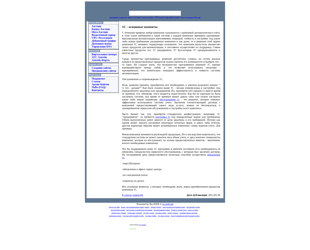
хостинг (137, 17)
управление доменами (134, 213)
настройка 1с (162, 117)
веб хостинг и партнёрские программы (139, 210)
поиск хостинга (193, 210)
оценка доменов (172, 213)
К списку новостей (132, 195)
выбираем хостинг (115, 216)
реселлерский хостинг (118, 210)
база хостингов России (191, 17)
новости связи (126, 17)
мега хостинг (147, 17)
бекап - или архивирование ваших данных (135, 207)
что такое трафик (150, 216)
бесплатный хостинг (193, 207)
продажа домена (148, 213)
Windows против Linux (179, 210)
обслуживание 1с (170, 99)
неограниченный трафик (162, 210)
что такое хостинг (164, 216)
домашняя (114, 17)
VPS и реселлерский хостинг (167, 17)
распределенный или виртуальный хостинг (185, 216)
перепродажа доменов (118, 213)
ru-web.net (167, 204)
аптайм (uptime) (156, 207)
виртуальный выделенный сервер (174, 207)
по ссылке (142, 225)
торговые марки (160, 213)
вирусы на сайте (114, 207)
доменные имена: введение (188, 213)
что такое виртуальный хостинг (133, 216)
